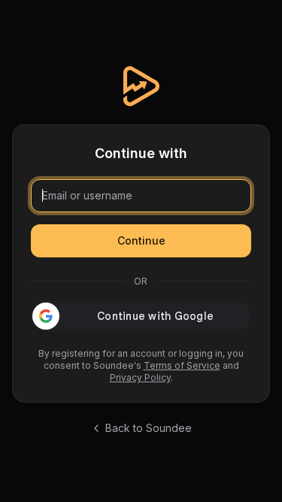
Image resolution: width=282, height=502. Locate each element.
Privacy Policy (140, 377)
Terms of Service (182, 365)
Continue (141, 240)
